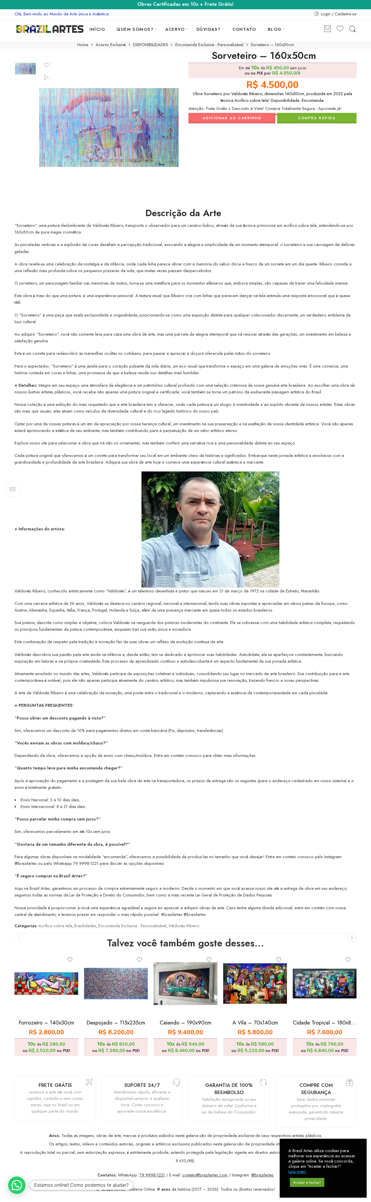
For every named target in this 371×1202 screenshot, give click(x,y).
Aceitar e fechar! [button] (307, 1182)
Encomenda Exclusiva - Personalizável (209, 45)
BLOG (275, 29)
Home (82, 45)
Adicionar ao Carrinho (232, 118)
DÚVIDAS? (209, 29)
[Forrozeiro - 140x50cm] (46, 983)
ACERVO (175, 29)
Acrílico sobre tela (55, 926)
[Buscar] (352, 29)
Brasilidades (85, 926)
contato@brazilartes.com (205, 1175)
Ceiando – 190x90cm (185, 1022)
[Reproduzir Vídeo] (46, 77)
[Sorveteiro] (25, 68)
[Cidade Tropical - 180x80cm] (325, 983)
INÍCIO (97, 29)
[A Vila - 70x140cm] (255, 983)
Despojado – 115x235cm (116, 1022)
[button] (17, 1185)
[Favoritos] (46, 65)
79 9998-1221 (152, 1175)
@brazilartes (262, 1175)
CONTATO (244, 29)
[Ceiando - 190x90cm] (185, 983)
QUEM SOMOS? (135, 29)
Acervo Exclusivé (111, 45)
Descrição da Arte (183, 213)
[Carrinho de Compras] (327, 29)
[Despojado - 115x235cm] (116, 983)
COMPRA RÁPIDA (317, 118)
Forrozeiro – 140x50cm (46, 1022)
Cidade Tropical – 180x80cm (325, 1022)
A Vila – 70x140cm (255, 1022)
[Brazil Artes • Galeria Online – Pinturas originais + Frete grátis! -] (50, 29)
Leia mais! (297, 1171)
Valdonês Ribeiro (183, 926)
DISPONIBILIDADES (150, 45)
